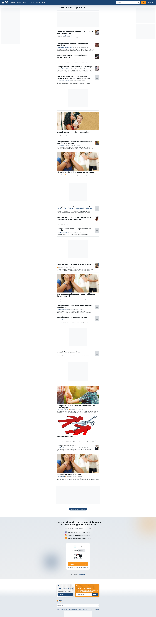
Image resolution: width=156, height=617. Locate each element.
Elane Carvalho (60, 59)
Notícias (19, 2)
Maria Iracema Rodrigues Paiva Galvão (65, 35)
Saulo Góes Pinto (61, 145)
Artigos (13, 2)
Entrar (149, 2)
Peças (24, 2)
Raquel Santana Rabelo (62, 266)
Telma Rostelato (61, 47)
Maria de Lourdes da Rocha (63, 208)
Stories (38, 2)
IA (44, 2)
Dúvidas (32, 2)
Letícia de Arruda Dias (68, 47)
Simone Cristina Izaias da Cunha (63, 68)
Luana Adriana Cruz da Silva (63, 232)
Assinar (72, 564)
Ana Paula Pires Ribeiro (62, 353)
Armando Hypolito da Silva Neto (78, 35)
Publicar (143, 2)
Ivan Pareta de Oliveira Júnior (63, 409)
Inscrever (95, 594)
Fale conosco (96, 609)
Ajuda (92, 609)
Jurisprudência (72, 609)
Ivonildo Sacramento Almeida (63, 80)
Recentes (73, 509)
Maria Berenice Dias (61, 476)
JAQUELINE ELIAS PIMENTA (73, 208)
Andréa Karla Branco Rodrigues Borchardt (74, 266)
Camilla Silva (60, 221)
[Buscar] (138, 2)
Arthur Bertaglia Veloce (62, 319)
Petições (66, 609)
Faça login (82, 574)
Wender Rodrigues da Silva (63, 309)
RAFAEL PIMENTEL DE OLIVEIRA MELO (85, 208)
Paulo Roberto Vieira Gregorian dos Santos (66, 438)
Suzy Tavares (76, 438)
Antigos (83, 509)
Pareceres (77, 609)
